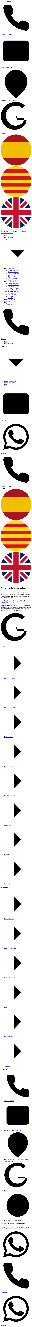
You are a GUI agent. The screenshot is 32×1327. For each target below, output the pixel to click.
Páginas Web (11, 277)
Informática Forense (13, 293)
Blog (5, 303)
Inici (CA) (10, 601)
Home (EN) (16, 601)
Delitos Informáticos (10, 299)
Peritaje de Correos (13, 272)
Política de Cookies (25, 1228)
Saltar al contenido (6, 1)
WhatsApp (23, 601)
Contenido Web (12, 278)
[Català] (16, 196)
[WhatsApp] (16, 1259)
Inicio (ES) (4, 601)
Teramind (10, 298)
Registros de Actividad (14, 286)
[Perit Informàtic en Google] (16, 132)
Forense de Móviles (13, 283)
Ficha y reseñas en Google (11, 1191)
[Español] (16, 165)
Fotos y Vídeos (12, 280)
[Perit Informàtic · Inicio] (16, 233)
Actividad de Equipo (13, 285)
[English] (16, 228)
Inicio (5, 236)
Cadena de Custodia (10, 301)
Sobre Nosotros (8, 304)
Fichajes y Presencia (13, 288)
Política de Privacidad (14, 1228)
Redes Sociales (12, 275)
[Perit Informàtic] (7, 602)
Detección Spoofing (13, 273)
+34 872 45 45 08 (9, 1101)
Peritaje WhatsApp (13, 270)
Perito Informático (9, 237)
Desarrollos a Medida (14, 290)
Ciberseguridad (12, 294)
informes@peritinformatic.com (9, 67)
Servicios (4, 346)
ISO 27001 (11, 296)
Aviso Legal (4, 1228)
